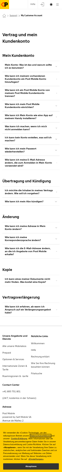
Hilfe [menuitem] (32, 4)
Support (13, 15)
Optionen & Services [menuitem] (13, 359)
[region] (31, 447)
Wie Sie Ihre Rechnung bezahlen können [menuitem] (43, 365)
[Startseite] (4, 16)
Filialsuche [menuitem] (36, 373)
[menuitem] (42, 4)
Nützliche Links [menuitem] (39, 336)
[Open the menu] (57, 4)
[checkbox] (49, 4)
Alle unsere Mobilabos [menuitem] (14, 346)
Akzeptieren (31, 466)
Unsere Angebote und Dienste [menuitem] (14, 337)
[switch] (47, 5)
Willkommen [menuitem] (38, 343)
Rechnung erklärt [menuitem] (40, 356)
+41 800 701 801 (11, 391)
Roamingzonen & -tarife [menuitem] (15, 376)
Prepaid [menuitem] (6, 352)
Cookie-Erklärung (19, 438)
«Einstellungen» (36, 459)
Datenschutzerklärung (40, 436)
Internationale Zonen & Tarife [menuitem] (14, 367)
